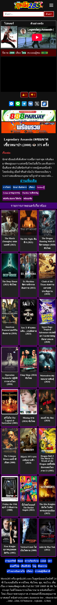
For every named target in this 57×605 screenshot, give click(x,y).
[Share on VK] (30, 104)
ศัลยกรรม (42, 566)
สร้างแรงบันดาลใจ (16, 571)
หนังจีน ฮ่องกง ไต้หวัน (12, 199)
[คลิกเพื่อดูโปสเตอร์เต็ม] (9, 37)
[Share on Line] (17, 104)
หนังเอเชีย (28, 199)
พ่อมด (20, 561)
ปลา (50, 561)
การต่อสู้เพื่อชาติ (42, 571)
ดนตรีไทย (14, 566)
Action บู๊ (40, 187)
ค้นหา (49, 14)
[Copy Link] (44, 104)
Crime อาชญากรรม (11, 193)
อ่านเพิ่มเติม (28, 180)
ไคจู (34, 566)
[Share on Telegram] (24, 104)
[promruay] (28, 132)
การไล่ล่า (7, 187)
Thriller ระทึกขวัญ (30, 193)
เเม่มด (43, 561)
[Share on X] (37, 104)
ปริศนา (32, 187)
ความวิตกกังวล (32, 561)
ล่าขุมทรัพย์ (10, 561)
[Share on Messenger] (11, 104)
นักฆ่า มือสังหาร (20, 187)
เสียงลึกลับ (26, 566)
